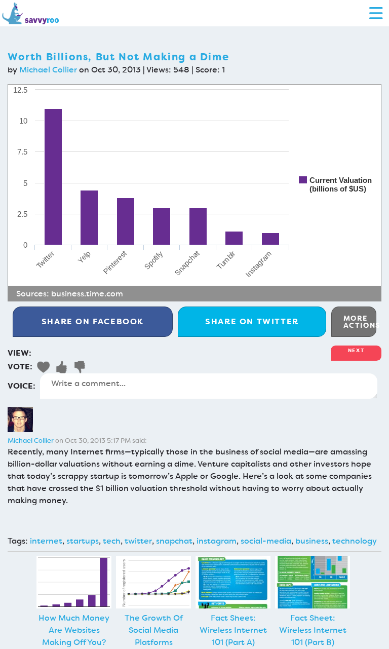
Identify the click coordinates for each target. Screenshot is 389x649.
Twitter (252, 321)
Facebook (93, 321)
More (359, 322)
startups (82, 541)
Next (356, 350)
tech (112, 541)
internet (46, 541)
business (311, 541)
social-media (266, 541)
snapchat (174, 541)
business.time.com (87, 293)
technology (354, 541)
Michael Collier (48, 69)
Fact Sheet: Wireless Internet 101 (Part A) (233, 630)
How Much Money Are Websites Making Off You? (73, 630)
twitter (138, 541)
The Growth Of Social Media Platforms (154, 630)
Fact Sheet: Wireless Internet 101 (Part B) (312, 630)
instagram (217, 541)
